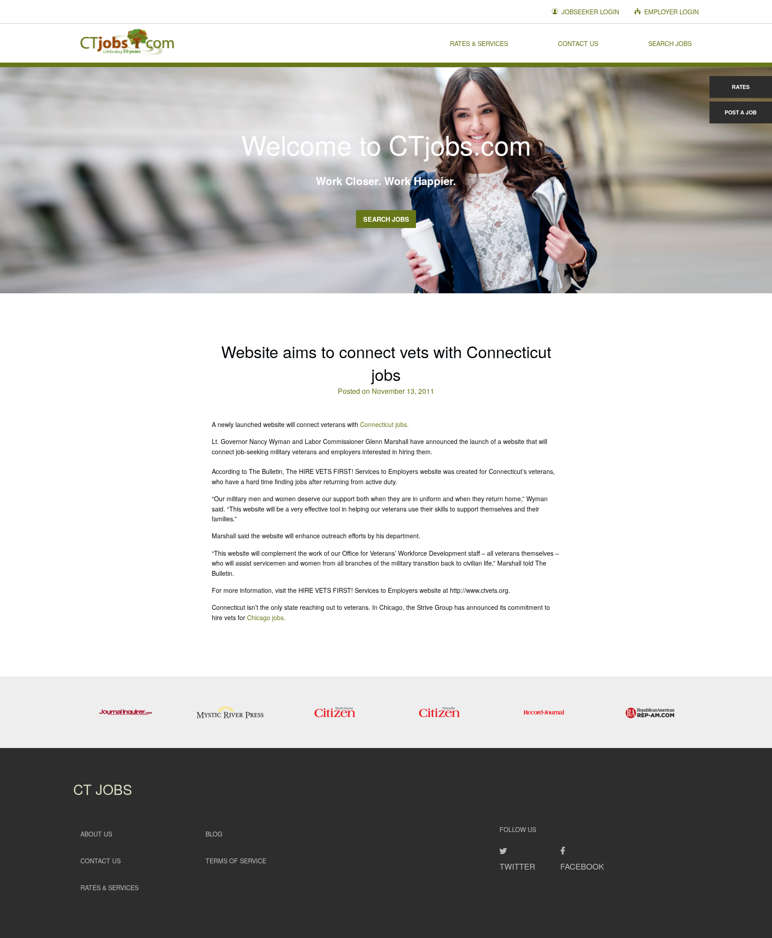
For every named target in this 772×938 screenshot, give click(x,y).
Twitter (517, 866)
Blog (214, 833)
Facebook (582, 866)
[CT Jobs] (126, 43)
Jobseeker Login (589, 11)
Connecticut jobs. (384, 424)
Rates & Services (479, 42)
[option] (125, 712)
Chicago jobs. (266, 617)
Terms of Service (236, 860)
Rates (741, 87)
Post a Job (741, 112)
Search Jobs (670, 42)
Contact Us (578, 42)
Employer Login (670, 11)
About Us (96, 833)
